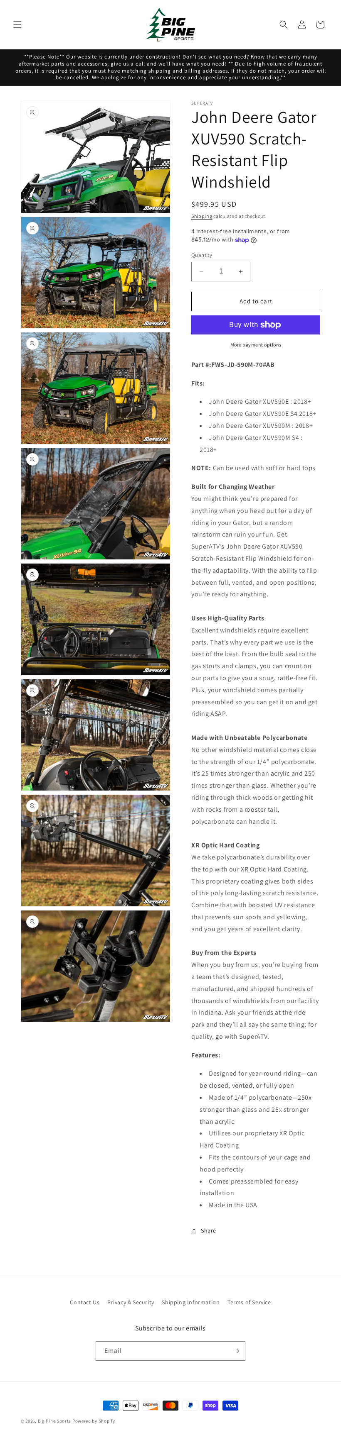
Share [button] (208, 1230)
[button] (17, 24)
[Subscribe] (236, 1351)
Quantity (201, 255)
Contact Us (84, 1302)
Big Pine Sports (55, 1421)
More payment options (256, 345)
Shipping (202, 216)
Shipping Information (191, 1302)
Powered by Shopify (93, 1421)
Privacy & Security (130, 1302)
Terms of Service (249, 1302)
